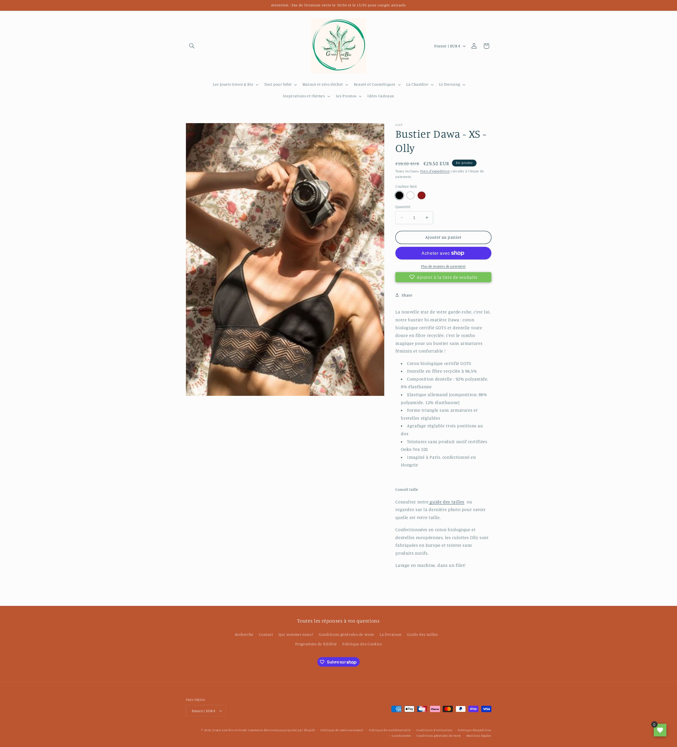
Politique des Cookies (362, 644)
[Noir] (399, 195)
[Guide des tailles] (429, 501)
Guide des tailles (422, 634)
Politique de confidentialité (390, 730)
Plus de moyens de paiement (443, 266)
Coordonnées (401, 735)
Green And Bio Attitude (229, 730)
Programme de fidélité (316, 644)
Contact (266, 634)
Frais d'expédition (435, 171)
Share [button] (407, 295)
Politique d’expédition (474, 730)
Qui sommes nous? (295, 634)
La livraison (390, 634)
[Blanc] (410, 195)
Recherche (244, 634)
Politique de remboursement (342, 730)
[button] (192, 46)
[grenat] (421, 195)
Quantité (402, 207)
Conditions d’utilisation (434, 730)
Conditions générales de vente (346, 634)
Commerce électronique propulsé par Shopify (281, 730)
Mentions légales (478, 735)
